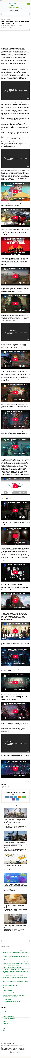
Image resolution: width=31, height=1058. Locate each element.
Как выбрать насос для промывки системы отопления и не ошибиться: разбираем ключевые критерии (15, 971)
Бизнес (5, 1011)
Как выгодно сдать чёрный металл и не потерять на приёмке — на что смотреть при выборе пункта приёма (15, 845)
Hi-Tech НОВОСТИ (13, 7)
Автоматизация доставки (12, 865)
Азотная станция (7, 999)
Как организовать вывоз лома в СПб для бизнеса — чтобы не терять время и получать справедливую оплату (14, 822)
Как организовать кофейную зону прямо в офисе (15, 926)
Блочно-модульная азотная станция (12, 1001)
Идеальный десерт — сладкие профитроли (14, 906)
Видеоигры (3, 27)
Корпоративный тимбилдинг (10, 992)
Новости (5, 1028)
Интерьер (5, 1023)
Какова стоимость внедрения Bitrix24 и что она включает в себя (15, 884)
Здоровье (5, 1021)
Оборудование (7, 1031)
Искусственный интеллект (9, 1026)
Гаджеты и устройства (8, 1016)
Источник (27, 781)
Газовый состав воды (8, 988)
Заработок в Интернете (9, 1018)
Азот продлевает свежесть (10, 985)
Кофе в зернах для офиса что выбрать (13, 975)
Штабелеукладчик (7, 990)
